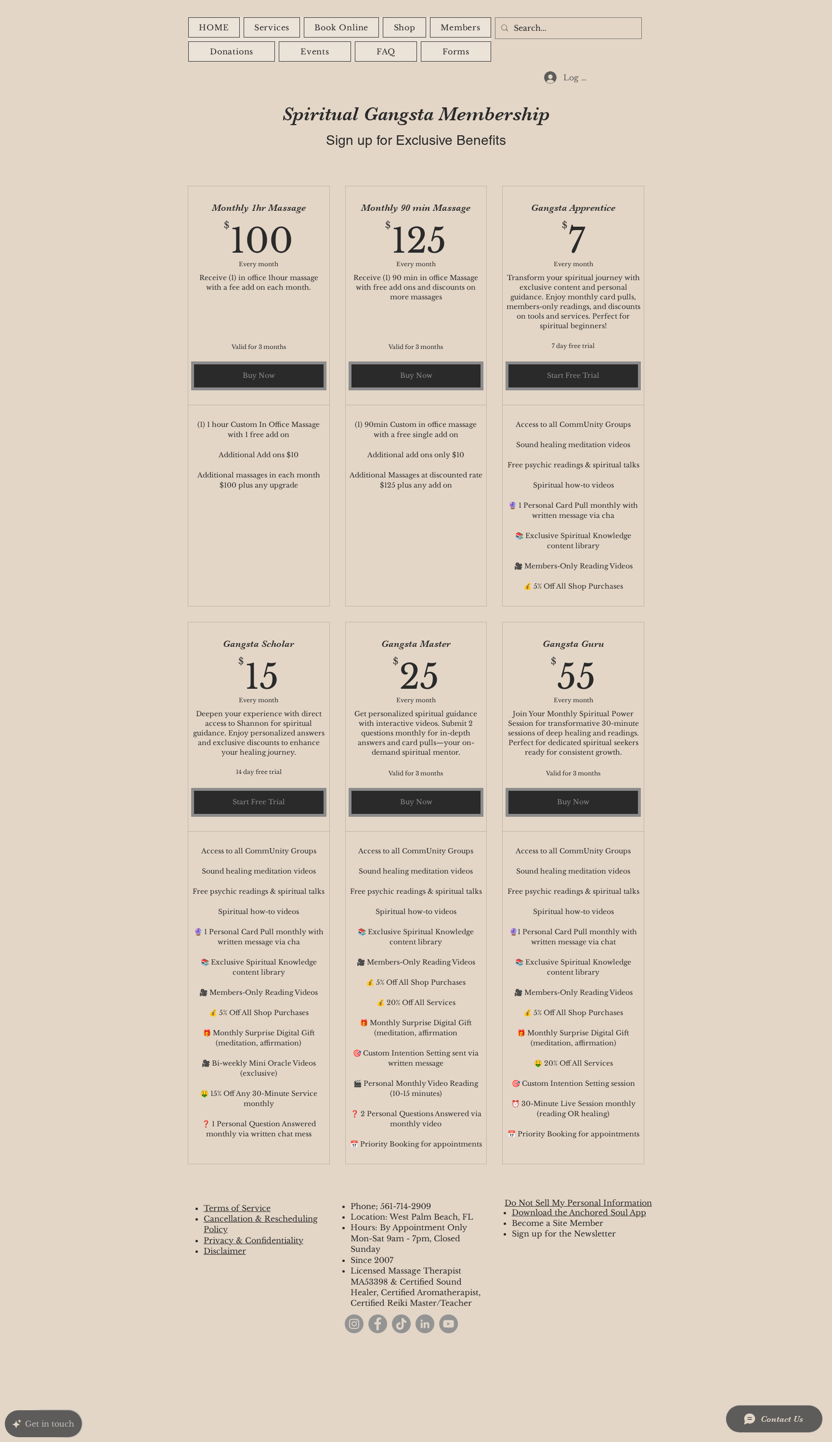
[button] (404, 27)
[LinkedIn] (425, 1323)
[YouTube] (448, 1323)
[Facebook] (377, 1323)
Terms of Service (237, 1208)
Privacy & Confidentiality (253, 1240)
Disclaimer (225, 1251)
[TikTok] (401, 1323)
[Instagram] (354, 1323)
